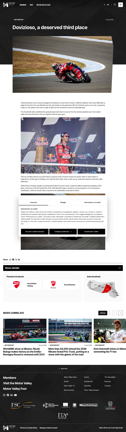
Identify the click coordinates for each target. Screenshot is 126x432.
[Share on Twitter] (16, 260)
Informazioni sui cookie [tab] (92, 202)
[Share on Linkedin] (19, 260)
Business (108, 381)
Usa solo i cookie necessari (34, 231)
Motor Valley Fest (44, 5)
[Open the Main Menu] (120, 4)
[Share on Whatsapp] (10, 260)
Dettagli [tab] (63, 202)
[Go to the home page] (9, 5)
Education (87, 386)
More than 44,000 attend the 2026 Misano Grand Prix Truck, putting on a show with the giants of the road (68, 351)
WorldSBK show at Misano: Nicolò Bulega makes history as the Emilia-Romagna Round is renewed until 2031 (24, 351)
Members (23, 5)
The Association (110, 377)
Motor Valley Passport (91, 390)
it (104, 5)
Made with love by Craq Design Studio (111, 428)
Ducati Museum (69, 285)
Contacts (108, 386)
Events (86, 377)
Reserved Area (69, 390)
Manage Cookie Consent (48, 428)
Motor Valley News (70, 377)
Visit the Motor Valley (17, 383)
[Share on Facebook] (13, 260)
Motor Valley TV (69, 386)
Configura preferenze (62, 231)
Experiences (88, 381)
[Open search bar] (115, 5)
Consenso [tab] (33, 202)
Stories (66, 381)
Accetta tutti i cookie (91, 231)
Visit (31, 5)
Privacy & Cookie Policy (28, 428)
